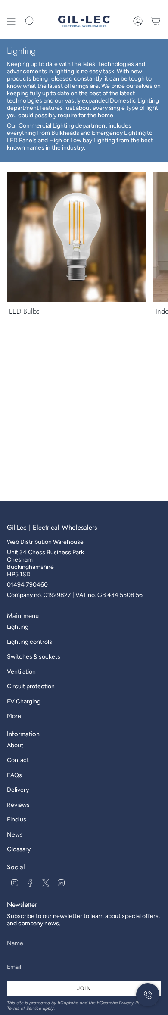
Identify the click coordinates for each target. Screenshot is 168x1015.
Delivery (18, 789)
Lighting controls (29, 642)
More (14, 716)
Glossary (19, 849)
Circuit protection (31, 686)
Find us (16, 819)
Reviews (18, 805)
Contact (18, 760)
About (15, 745)
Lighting (17, 627)
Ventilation (21, 671)
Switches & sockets (33, 656)
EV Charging (23, 701)
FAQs (14, 775)
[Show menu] (11, 21)
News (15, 834)
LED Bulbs (24, 311)
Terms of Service (24, 1008)
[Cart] (156, 21)
